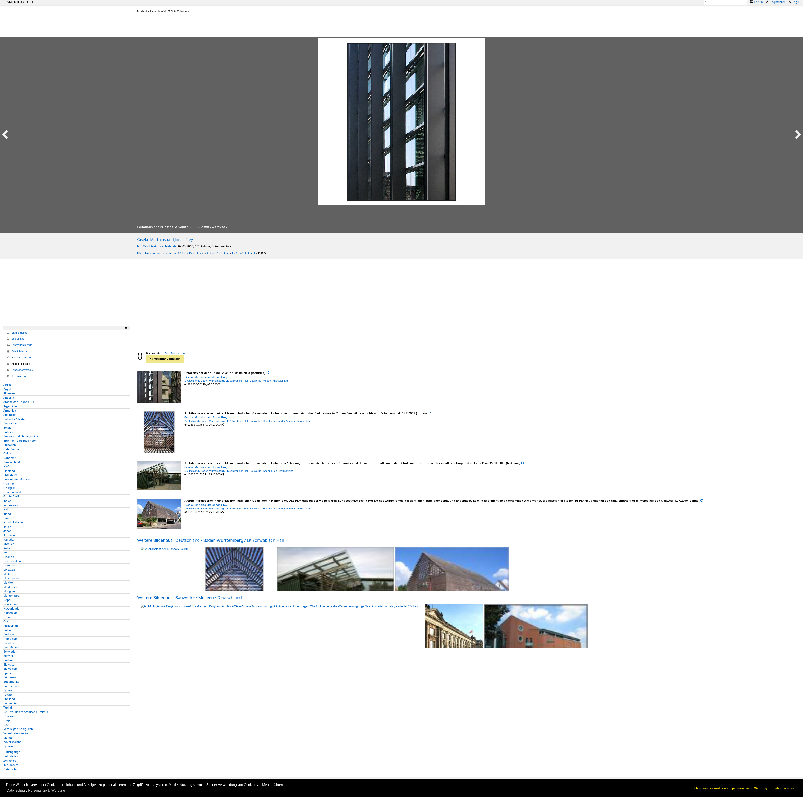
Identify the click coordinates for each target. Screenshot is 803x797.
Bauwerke (10, 423)
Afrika (7, 384)
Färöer (7, 466)
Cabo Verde (11, 449)
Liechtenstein (12, 561)
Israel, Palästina (13, 522)
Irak (5, 509)
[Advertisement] (213, 25)
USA (6, 724)
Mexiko (8, 582)
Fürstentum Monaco (16, 479)
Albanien (9, 393)
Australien (10, 414)
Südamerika (11, 681)
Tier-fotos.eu (19, 376)
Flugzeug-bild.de (21, 357)
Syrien (7, 690)
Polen (7, 630)
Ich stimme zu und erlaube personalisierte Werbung (730, 788)
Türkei (7, 707)
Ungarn (8, 720)
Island (7, 518)
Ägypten (8, 389)
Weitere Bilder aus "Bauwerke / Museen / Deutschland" (190, 597)
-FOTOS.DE (21, 2)
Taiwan (8, 694)
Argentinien (10, 406)
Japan (7, 531)
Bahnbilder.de (19, 332)
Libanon (8, 557)
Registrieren (778, 2)
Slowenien (10, 668)
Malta (7, 574)
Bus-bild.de (18, 338)
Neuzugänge (11, 752)
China (7, 453)
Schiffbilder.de (20, 351)
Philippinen (10, 625)
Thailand (9, 698)
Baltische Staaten (14, 419)
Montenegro (11, 595)
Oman (7, 617)
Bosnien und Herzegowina (20, 436)
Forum (758, 2)
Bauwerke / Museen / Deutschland (269, 380)
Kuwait (7, 552)
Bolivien (8, 432)
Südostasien (11, 686)
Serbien (8, 660)
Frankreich (10, 475)
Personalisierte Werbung (46, 790)
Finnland (9, 470)
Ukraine (8, 716)
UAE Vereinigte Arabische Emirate (25, 711)
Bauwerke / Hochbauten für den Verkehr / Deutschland (280, 421)
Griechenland (12, 492)
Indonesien (10, 505)
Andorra (8, 397)
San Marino (11, 647)
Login (796, 2)
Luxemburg (10, 565)
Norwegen (10, 612)
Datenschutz (11, 769)
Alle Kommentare (176, 353)
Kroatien (8, 544)
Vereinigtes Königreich (18, 729)
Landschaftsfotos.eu (23, 370)
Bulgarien (9, 444)
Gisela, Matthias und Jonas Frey (165, 239)
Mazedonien (11, 578)
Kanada (8, 539)
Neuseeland (11, 604)
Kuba (6, 548)
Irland (7, 513)
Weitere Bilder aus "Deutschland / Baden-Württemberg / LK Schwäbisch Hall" (211, 540)
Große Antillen (12, 496)
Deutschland (196, 253)
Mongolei (9, 591)
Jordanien (10, 535)
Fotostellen (10, 756)
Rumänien (10, 638)
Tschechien (10, 703)
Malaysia (9, 569)
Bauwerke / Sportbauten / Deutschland (271, 470)
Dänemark (10, 457)
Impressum (10, 764)
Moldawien (10, 587)
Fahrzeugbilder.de (22, 345)
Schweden (10, 651)
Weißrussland (12, 741)
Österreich (10, 621)
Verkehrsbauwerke (15, 733)
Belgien (8, 427)
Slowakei (9, 664)
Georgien (9, 488)
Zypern (8, 746)
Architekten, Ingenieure (18, 401)
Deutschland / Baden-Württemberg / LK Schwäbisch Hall (216, 380)
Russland (9, 643)
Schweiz (8, 655)
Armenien (9, 410)
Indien (7, 500)
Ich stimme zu (784, 788)
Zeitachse (9, 760)
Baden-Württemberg (217, 253)
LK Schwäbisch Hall (243, 253)
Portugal (8, 634)
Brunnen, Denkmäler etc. (19, 440)
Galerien (9, 483)
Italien (7, 526)
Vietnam (8, 737)
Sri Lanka (9, 677)
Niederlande (11, 608)
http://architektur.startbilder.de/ (157, 246)
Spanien (8, 673)
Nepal (7, 600)
